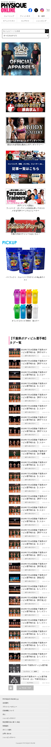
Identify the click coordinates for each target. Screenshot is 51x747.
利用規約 (5, 726)
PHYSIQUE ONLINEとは (11, 699)
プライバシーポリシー (10, 706)
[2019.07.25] (15, 364)
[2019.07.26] (15, 353)
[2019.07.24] (15, 555)
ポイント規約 (7, 729)
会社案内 (5, 703)
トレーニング (9, 16)
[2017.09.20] (15, 668)
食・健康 (41, 16)
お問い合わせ (7, 733)
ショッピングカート (9, 737)
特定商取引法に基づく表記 (11, 722)
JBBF (35, 671)
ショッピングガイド (9, 718)
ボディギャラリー (30, 356)
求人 (4, 714)
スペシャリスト (9, 21)
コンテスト (25, 21)
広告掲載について (8, 710)
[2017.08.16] (15, 680)
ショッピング (41, 21)
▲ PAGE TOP (25, 688)
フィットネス (25, 16)
